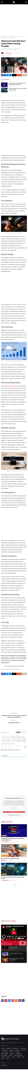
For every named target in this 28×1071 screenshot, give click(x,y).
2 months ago (13, 91)
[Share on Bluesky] (8, 75)
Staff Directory (16, 1048)
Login (25, 732)
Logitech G (12, 1053)
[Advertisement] (14, 19)
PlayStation (4, 184)
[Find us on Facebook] (2, 1000)
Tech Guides (16, 669)
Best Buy (8, 1056)
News (23, 1056)
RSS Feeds (23, 1050)
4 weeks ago (11, 860)
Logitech (10, 1055)
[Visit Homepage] (13, 2)
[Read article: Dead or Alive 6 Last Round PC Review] (14, 850)
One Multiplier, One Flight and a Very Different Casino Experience (17, 84)
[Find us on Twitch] (19, 1000)
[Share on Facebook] (3, 75)
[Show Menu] (1, 2)
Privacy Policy (5, 1050)
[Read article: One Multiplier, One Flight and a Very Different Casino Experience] (4, 85)
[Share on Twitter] (14, 75)
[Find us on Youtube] (6, 1000)
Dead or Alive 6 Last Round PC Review (10, 858)
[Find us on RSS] (16, 1000)
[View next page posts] (15, 95)
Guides (7, 1058)
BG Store (11, 1051)
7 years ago (16, 53)
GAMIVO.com (18, 1053)
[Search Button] (26, 2)
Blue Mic (13, 1056)
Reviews (18, 1056)
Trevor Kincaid (8, 53)
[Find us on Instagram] (12, 1000)
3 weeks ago (12, 86)
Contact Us (8, 1048)
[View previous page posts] (13, 95)
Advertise (11, 1050)
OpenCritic (17, 1051)
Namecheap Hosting (18, 1055)
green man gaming (4, 1053)
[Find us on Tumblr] (23, 1000)
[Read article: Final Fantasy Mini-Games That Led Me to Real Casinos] (4, 90)
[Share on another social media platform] (24, 75)
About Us (3, 1048)
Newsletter (17, 1050)
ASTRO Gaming (4, 1055)
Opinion (4, 835)
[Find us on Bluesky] (9, 1000)
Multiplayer (6, 669)
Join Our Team (23, 1048)
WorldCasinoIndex (13, 386)
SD (11, 669)
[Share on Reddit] (19, 75)
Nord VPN (3, 1056)
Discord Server (5, 1051)
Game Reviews (5, 855)
